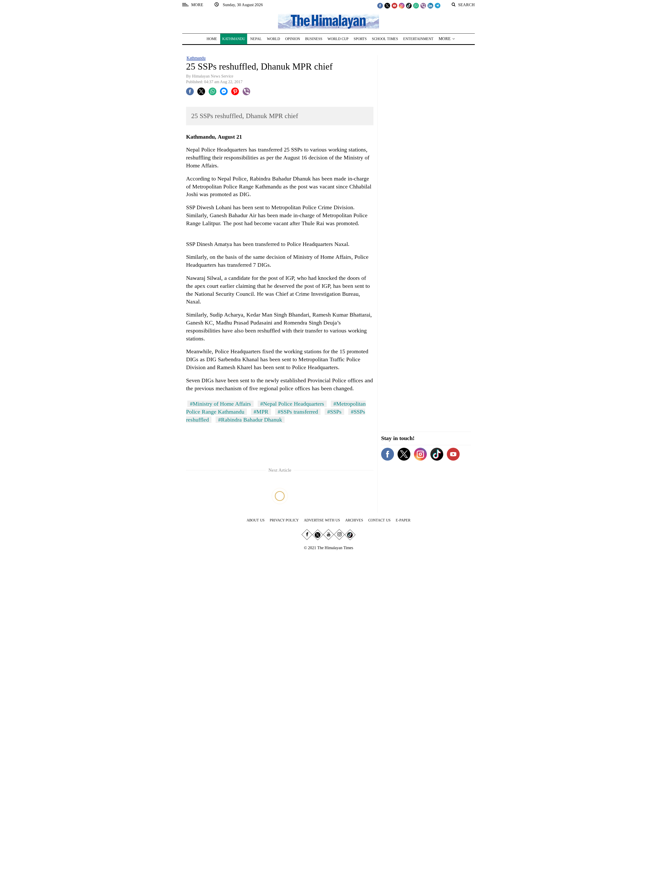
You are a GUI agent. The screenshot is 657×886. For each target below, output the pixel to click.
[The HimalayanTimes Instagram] (401, 5)
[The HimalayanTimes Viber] (423, 5)
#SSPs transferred (298, 411)
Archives (354, 520)
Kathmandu (196, 58)
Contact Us (379, 520)
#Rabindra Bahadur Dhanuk (250, 419)
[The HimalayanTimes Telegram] (437, 5)
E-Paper (403, 520)
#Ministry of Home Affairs (220, 404)
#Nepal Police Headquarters (292, 404)
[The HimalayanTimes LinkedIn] (430, 5)
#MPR (261, 411)
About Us (256, 520)
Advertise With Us (322, 520)
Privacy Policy (284, 520)
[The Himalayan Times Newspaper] (328, 21)
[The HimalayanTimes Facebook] (380, 5)
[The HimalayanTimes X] (387, 5)
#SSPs (334, 411)
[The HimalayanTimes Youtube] (394, 5)
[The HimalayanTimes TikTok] (409, 5)
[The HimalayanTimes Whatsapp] (416, 5)
